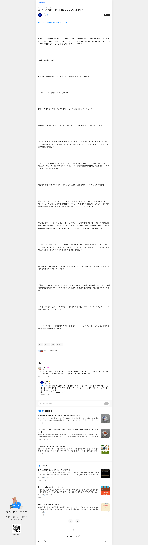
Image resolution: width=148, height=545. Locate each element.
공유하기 (109, 541)
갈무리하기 (105, 541)
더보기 (109, 2)
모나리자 (44, 367)
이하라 (46, 382)
